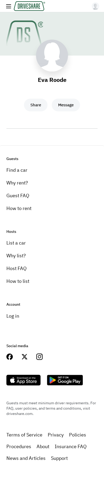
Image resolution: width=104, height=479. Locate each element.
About (43, 446)
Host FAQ (16, 268)
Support (59, 458)
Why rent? (17, 183)
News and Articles (26, 458)
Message (66, 104)
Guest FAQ (17, 195)
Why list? (16, 256)
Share (35, 104)
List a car (16, 243)
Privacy (56, 435)
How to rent (18, 208)
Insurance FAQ (71, 446)
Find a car (16, 170)
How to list (17, 281)
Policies (77, 435)
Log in (12, 316)
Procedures (18, 446)
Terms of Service (24, 435)
